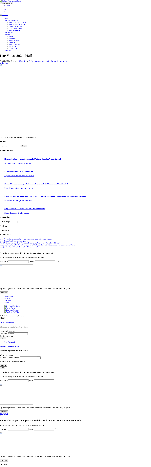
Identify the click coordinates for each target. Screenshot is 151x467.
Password (3, 334)
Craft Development (15, 28)
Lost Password (9, 342)
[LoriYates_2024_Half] (56, 135)
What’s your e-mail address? (10, 357)
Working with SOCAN (17, 24)
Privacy (7, 298)
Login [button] (6, 302)
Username (3, 331)
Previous (4, 63)
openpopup (4, 414)
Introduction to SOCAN (17, 22)
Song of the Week (15, 44)
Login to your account (7, 322)
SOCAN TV (8, 32)
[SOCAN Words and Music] (10, 1)
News (6, 18)
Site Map (7, 300)
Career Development (16, 26)
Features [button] (7, 34)
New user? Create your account (9, 346)
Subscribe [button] (7, 50)
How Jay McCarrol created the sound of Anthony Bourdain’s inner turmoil (26, 239)
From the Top (13, 42)
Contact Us (13, 48)
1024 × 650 (22, 61)
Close (3, 318)
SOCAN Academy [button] (11, 20)
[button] (5, 5)
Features (12, 38)
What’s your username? (8, 355)
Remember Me (7, 336)
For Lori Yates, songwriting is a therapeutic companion (48, 61)
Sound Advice (14, 40)
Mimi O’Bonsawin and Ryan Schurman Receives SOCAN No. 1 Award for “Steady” (30, 243)
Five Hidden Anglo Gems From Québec (14, 241)
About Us (12, 46)
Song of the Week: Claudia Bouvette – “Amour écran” (19, 247)
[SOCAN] (4, 15)
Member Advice (14, 30)
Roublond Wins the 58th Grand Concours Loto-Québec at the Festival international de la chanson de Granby (38, 245)
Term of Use (8, 296)
